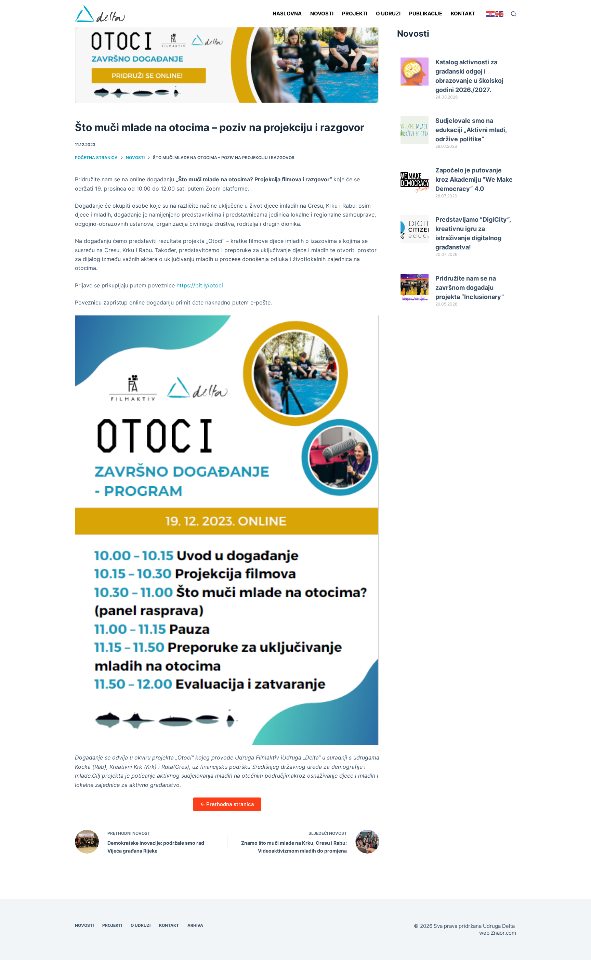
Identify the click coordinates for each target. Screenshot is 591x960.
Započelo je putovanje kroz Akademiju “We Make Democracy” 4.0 (474, 179)
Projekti (354, 13)
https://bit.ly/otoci (199, 285)
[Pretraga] (513, 13)
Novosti (321, 13)
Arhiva (195, 925)
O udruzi (388, 13)
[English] (499, 13)
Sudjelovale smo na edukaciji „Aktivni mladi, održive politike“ (471, 130)
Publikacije (425, 13)
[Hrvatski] (490, 13)
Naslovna (287, 13)
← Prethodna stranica (227, 804)
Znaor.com (503, 933)
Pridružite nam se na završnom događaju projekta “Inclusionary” (469, 287)
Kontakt (463, 13)
